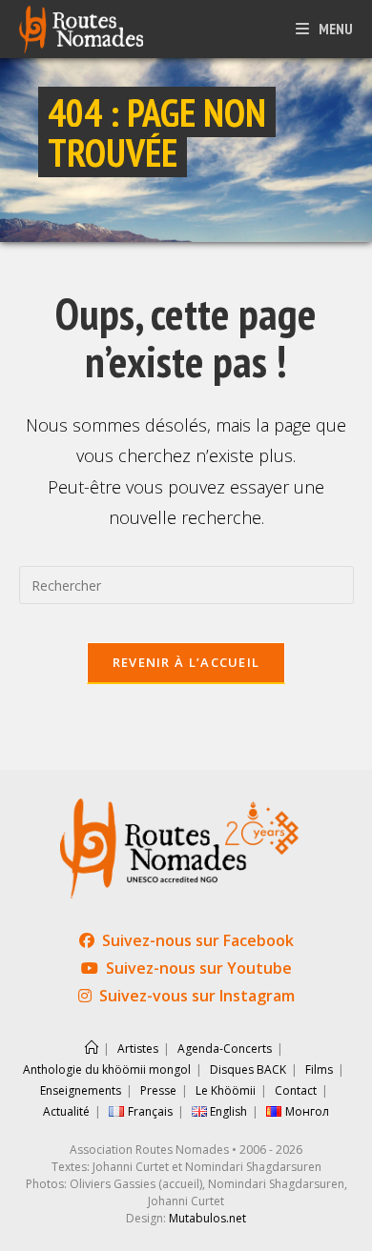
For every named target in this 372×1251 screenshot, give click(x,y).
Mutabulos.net (207, 1218)
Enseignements (80, 1090)
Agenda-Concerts (224, 1048)
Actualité (66, 1111)
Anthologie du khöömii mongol (107, 1069)
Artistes (137, 1048)
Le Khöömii (226, 1090)
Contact (296, 1090)
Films (319, 1069)
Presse (158, 1090)
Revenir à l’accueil (186, 662)
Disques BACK (248, 1069)
